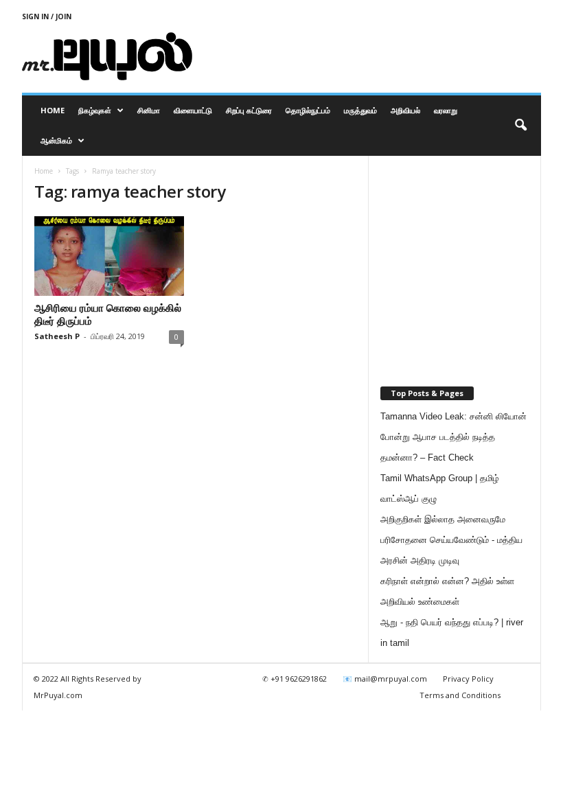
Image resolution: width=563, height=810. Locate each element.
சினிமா (148, 110)
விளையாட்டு (193, 110)
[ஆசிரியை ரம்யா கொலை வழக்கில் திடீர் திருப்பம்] (109, 256)
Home (53, 110)
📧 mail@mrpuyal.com (385, 678)
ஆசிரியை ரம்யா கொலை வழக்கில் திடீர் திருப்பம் (107, 314)
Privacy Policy (468, 678)
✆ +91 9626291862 (294, 678)
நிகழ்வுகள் (94, 110)
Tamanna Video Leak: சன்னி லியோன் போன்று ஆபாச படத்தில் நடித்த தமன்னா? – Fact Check (453, 437)
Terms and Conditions (460, 695)
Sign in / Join (46, 16)
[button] (520, 126)
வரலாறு (445, 110)
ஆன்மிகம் (56, 140)
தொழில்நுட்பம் (308, 110)
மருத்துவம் (360, 110)
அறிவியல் (405, 110)
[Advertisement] (366, 56)
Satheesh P (57, 336)
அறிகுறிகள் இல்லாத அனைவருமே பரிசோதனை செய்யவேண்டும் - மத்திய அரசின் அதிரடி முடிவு (451, 540)
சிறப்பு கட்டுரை (249, 110)
